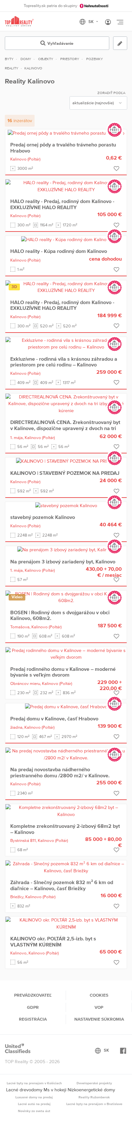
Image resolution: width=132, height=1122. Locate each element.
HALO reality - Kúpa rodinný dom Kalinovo (58, 251)
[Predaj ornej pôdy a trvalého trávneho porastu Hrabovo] (66, 132)
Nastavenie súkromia (99, 1019)
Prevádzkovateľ (33, 995)
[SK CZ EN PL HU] (91, 21)
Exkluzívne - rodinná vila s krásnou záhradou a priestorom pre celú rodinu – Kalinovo (63, 361)
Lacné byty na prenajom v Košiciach (34, 1083)
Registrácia (33, 1019)
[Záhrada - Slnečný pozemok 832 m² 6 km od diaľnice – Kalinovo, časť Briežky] (66, 866)
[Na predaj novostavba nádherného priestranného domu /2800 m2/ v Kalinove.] (66, 754)
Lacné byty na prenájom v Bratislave (94, 1104)
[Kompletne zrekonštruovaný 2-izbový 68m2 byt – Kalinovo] (66, 810)
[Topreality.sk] (19, 21)
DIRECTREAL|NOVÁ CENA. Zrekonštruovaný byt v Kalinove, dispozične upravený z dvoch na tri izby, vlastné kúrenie (65, 428)
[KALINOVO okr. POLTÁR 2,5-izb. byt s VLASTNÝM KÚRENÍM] (66, 923)
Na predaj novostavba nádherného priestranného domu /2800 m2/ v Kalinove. (60, 772)
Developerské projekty (94, 1083)
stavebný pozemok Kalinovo (42, 517)
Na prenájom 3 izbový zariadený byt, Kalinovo (62, 561)
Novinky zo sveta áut (34, 1111)
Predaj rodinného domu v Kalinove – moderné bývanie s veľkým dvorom (63, 672)
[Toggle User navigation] (108, 22)
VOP (99, 1007)
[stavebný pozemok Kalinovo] (66, 505)
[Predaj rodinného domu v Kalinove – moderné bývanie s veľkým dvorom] (66, 653)
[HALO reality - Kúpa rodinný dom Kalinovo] (66, 239)
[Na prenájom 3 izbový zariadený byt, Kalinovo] (66, 549)
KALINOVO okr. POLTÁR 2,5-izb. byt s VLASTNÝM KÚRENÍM (53, 941)
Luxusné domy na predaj (34, 1097)
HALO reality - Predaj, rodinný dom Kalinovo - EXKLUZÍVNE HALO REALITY (62, 204)
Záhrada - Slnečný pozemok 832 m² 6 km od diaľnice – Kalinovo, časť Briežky (61, 885)
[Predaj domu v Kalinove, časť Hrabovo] (66, 706)
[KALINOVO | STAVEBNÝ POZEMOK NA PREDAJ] (66, 460)
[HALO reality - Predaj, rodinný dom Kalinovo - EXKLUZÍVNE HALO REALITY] (66, 185)
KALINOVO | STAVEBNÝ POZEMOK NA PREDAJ (65, 473)
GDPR (33, 1007)
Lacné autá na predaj (34, 1104)
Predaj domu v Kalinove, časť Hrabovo (54, 718)
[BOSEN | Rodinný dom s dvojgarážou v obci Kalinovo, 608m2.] (66, 597)
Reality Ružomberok (94, 1097)
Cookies (99, 995)
